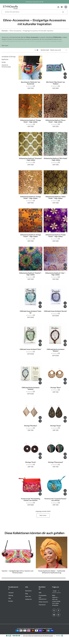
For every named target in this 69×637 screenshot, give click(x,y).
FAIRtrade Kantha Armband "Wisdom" (55, 350)
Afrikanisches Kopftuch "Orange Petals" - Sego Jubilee (30, 197)
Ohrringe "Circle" (30, 462)
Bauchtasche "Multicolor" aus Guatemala (30, 83)
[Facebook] (58, 610)
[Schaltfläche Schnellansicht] (40, 74)
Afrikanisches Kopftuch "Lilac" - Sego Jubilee (55, 274)
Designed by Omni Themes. (43, 628)
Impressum (42, 605)
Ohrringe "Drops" (55, 426)
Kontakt (10, 601)
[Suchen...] (63, 12)
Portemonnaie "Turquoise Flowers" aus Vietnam (55, 499)
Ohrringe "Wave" (55, 387)
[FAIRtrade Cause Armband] (30, 297)
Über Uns (28, 596)
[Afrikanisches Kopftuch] (30, 106)
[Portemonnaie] (30, 484)
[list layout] (35, 50)
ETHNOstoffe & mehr (28, 628)
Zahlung (10, 595)
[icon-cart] (58, 7)
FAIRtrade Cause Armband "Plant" (30, 349)
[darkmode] (62, 7)
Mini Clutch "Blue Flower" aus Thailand (55, 83)
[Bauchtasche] (30, 68)
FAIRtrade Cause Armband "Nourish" (55, 311)
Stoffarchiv (28, 599)
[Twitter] (54, 610)
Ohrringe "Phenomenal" (55, 462)
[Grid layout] (37, 50)
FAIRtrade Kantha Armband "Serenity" (30, 388)
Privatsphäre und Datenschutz (42, 597)
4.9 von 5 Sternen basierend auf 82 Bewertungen (38, 635)
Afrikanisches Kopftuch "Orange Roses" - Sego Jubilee (30, 121)
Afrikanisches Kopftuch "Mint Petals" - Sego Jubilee (55, 159)
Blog (26, 593)
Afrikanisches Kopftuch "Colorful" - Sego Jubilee (30, 274)
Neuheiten (28, 591)
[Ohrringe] (55, 373)
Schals (4, 62)
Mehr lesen (5, 45)
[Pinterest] (54, 615)
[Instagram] (58, 615)
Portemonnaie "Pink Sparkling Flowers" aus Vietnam (30, 499)
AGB (40, 593)
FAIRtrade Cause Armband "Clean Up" (30, 312)
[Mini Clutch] (55, 68)
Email (54, 591)
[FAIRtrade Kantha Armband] (55, 335)
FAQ (9, 598)
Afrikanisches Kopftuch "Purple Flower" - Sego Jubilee (56, 235)
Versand (10, 593)
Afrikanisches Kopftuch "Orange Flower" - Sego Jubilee (30, 235)
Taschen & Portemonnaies (6, 66)
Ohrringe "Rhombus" (30, 426)
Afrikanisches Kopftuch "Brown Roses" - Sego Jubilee (56, 121)
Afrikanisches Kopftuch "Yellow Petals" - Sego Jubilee (56, 197)
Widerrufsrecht (43, 602)
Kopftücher (5, 59)
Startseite (5, 31)
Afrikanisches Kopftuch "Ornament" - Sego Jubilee (30, 159)
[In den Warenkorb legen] (40, 77)
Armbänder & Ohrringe (9, 56)
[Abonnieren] (59, 591)
